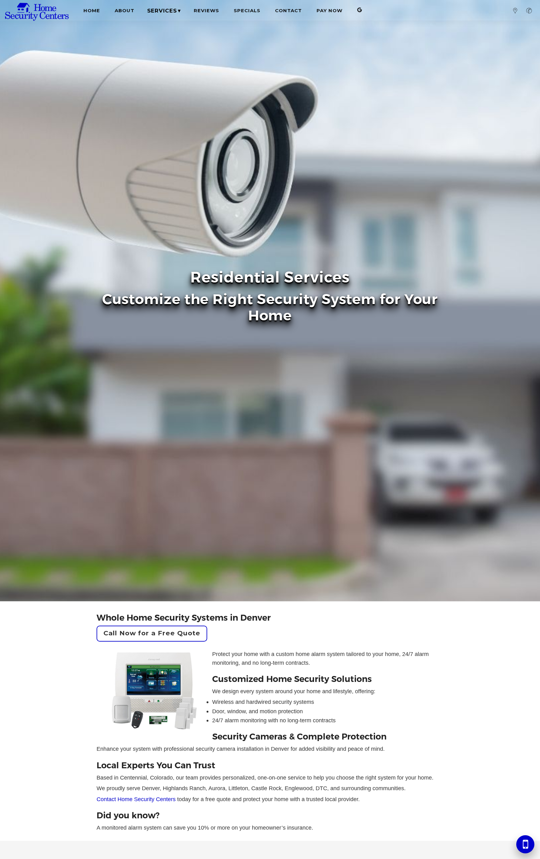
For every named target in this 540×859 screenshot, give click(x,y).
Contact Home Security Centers (136, 799)
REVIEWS (206, 10)
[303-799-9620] (529, 12)
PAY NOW (329, 10)
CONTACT (288, 10)
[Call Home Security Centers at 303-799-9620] (525, 844)
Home (91, 10)
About (124, 10)
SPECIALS (247, 10)
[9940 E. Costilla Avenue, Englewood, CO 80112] (515, 12)
